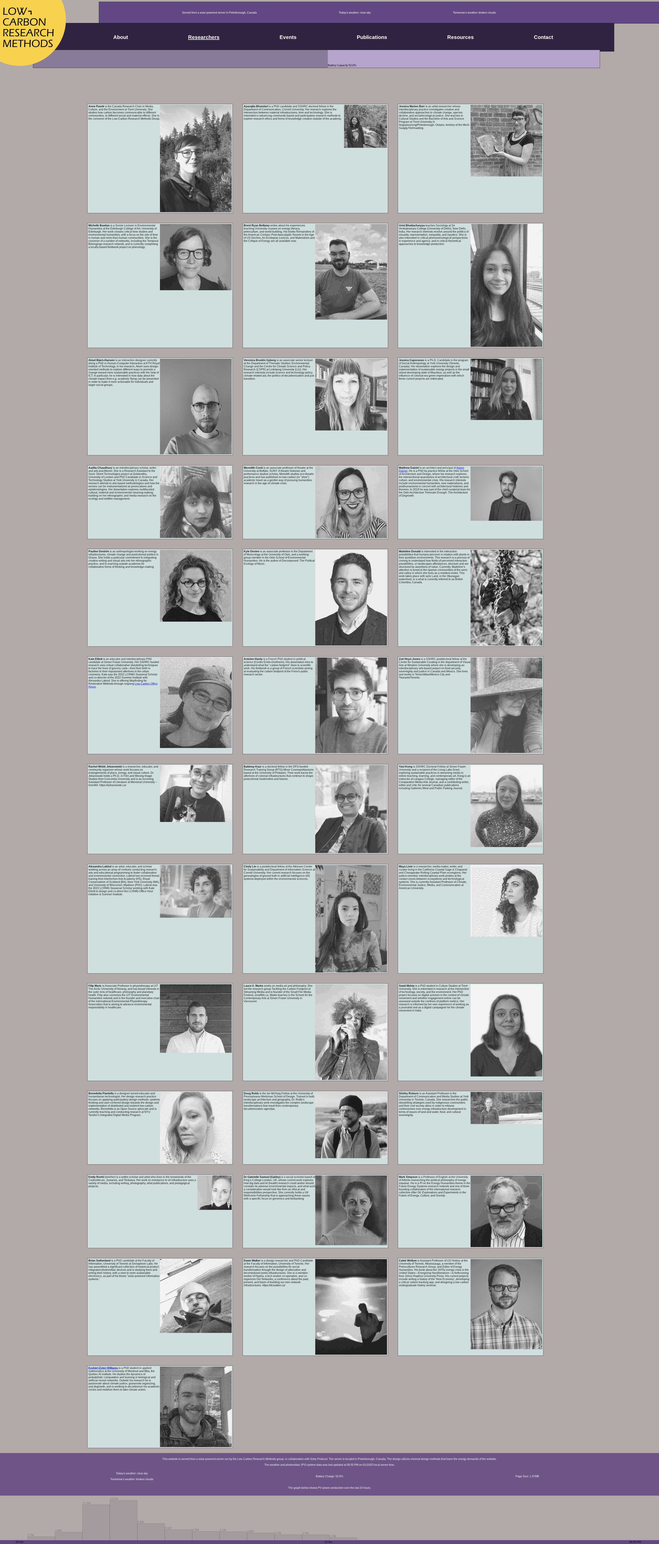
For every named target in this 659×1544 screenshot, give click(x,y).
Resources (460, 37)
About (120, 37)
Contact (543, 37)
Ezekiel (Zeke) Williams (103, 1368)
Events (288, 37)
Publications (372, 37)
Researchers (203, 37)
